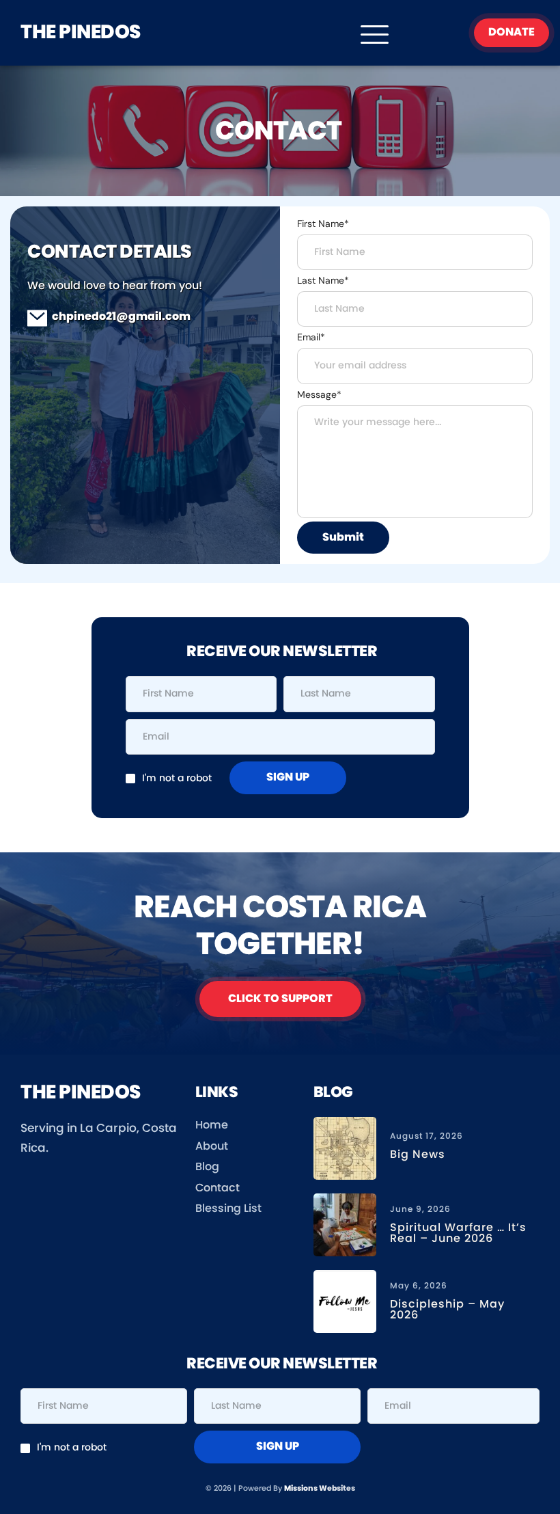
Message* (319, 394)
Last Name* (323, 280)
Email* (311, 337)
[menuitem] (246, 1126)
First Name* (323, 223)
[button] (375, 35)
